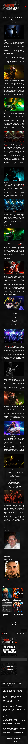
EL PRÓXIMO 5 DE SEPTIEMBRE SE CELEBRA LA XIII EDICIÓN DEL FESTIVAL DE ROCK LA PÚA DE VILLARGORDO (14, 692)
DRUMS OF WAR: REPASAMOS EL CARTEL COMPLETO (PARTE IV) (12, 701)
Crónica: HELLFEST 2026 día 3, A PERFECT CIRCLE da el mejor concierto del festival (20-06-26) (13, 714)
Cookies (9, 738)
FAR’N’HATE (18, 244)
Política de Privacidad (16, 738)
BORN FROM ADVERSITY (13, 82)
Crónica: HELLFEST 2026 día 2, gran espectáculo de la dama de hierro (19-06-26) (14, 729)
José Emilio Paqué (8, 580)
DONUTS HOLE (9, 346)
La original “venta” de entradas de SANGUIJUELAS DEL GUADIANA (14, 710)
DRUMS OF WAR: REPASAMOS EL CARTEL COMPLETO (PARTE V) (12, 697)
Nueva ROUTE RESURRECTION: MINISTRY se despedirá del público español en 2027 (12, 720)
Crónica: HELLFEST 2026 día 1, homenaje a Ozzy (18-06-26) (13, 733)
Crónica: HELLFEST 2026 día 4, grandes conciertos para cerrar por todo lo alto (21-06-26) (14, 705)
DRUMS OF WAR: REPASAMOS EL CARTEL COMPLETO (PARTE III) (12, 724)
